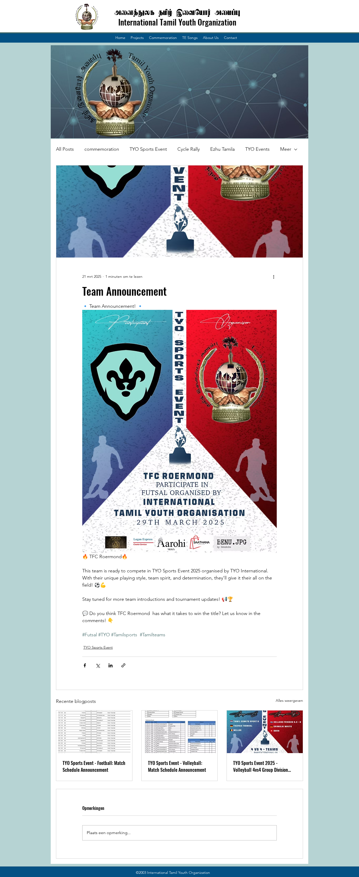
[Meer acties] (273, 276)
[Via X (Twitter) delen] (97, 665)
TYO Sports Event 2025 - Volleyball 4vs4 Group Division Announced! (260, 766)
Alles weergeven (289, 700)
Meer (285, 149)
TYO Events (257, 149)
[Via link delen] (123, 665)
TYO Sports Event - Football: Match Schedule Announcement (94, 766)
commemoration (101, 149)
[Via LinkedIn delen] (110, 665)
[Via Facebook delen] (84, 665)
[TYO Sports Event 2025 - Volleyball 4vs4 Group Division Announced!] (265, 731)
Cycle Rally (188, 149)
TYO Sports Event (148, 149)
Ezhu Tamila (222, 149)
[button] (137, 38)
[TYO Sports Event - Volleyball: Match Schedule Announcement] (180, 731)
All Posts (65, 149)
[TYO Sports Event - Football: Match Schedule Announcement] (94, 731)
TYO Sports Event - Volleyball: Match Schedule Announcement (177, 766)
